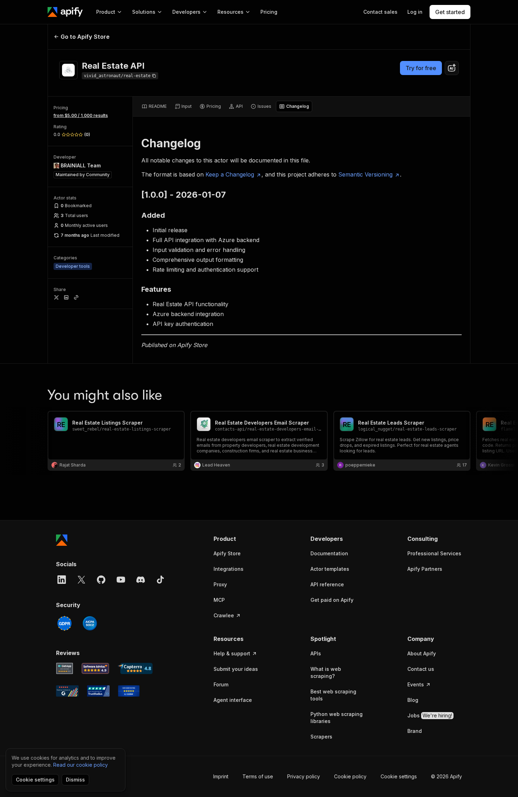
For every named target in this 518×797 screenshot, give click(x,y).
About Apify (421, 653)
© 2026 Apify (446, 776)
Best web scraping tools (333, 695)
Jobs (429, 715)
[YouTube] (121, 579)
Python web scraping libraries (336, 717)
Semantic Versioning (365, 174)
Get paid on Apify (331, 600)
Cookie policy (350, 776)
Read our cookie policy (80, 765)
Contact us (420, 669)
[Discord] (140, 579)
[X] (81, 579)
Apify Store (227, 553)
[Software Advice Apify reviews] (95, 668)
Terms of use (257, 776)
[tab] (154, 106)
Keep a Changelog (229, 174)
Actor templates (329, 569)
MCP (219, 600)
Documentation (329, 553)
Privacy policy (303, 776)
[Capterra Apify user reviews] (135, 668)
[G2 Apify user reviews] (67, 691)
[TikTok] (160, 579)
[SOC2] (89, 623)
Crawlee (224, 615)
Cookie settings (399, 776)
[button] (241, 539)
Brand (414, 731)
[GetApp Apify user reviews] (64, 668)
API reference (327, 584)
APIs (315, 653)
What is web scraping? (325, 672)
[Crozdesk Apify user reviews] (129, 691)
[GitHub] (101, 579)
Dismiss (75, 780)
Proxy (220, 584)
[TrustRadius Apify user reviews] (98, 691)
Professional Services (434, 553)
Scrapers (321, 737)
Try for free (421, 68)
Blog (412, 700)
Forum (221, 684)
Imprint (220, 776)
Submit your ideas (236, 669)
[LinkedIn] (61, 579)
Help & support (232, 653)
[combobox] (452, 68)
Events (415, 684)
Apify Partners (424, 569)
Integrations (228, 569)
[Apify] (65, 12)
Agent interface (233, 700)
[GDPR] (64, 623)
